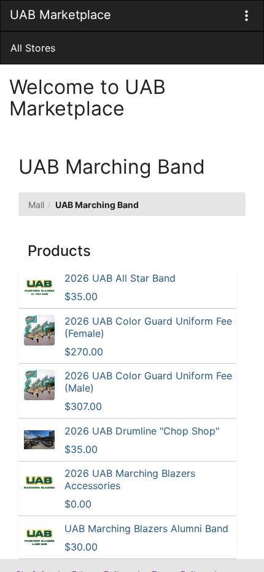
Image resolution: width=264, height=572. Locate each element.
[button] (246, 16)
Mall (36, 204)
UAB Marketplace (60, 14)
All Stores (32, 48)
